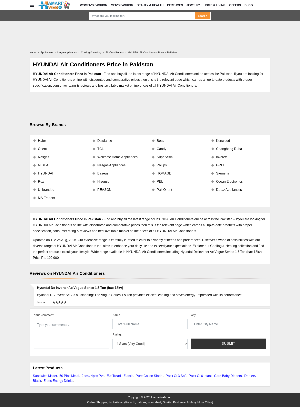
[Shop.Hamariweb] (53, 5)
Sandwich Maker (45, 376)
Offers (235, 5)
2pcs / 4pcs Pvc (93, 376)
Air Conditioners (115, 52)
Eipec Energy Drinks (58, 380)
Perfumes (175, 5)
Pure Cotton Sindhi (149, 376)
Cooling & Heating (91, 52)
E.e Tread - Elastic (120, 376)
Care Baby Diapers (228, 376)
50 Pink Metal (69, 376)
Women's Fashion (93, 5)
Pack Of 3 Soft (176, 376)
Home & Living (215, 5)
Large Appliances (67, 52)
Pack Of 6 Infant (200, 376)
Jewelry (193, 5)
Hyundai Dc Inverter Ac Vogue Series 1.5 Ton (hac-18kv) (80, 288)
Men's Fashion (122, 5)
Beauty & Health (150, 5)
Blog (248, 5)
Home (33, 52)
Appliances (47, 52)
